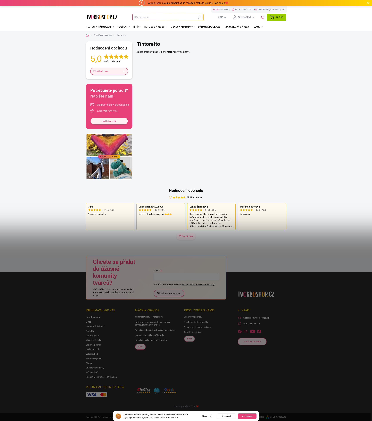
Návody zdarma (93, 317)
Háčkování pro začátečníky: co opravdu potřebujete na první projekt (152, 323)
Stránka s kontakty (252, 341)
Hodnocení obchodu (186, 190)
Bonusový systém (94, 358)
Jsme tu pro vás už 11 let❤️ (186, 406)
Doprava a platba (93, 345)
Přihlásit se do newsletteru (169, 293)
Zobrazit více (186, 236)
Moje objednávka (93, 340)
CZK (220, 17)
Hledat (200, 17)
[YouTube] (252, 331)
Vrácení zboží (92, 372)
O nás (88, 322)
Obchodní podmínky (95, 368)
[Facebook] (240, 331)
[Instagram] (245, 331)
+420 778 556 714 (107, 111)
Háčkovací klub (92, 349)
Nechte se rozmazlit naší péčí (197, 327)
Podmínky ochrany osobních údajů (101, 377)
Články (89, 363)
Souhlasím (248, 416)
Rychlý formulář (109, 121)
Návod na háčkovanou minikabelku (151, 340)
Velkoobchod (92, 354)
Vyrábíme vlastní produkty (196, 322)
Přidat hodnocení (101, 71)
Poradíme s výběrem (193, 332)
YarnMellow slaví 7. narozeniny (149, 317)
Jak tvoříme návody (193, 317)
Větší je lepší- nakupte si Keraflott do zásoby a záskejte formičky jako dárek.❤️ (188, 3)
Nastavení (206, 416)
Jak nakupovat (92, 336)
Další (140, 347)
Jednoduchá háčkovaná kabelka (149, 335)
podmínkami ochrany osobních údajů (198, 284)
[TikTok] (259, 331)
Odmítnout (226, 416)
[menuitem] (100, 27)
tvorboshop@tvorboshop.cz (113, 104)
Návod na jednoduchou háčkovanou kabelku (155, 330)
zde (176, 417)
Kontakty (90, 331)
